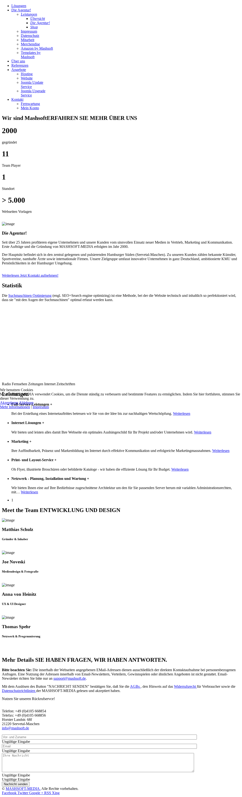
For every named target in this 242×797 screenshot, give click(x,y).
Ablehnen (26, 403)
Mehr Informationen (15, 407)
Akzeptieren (9, 403)
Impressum (41, 407)
